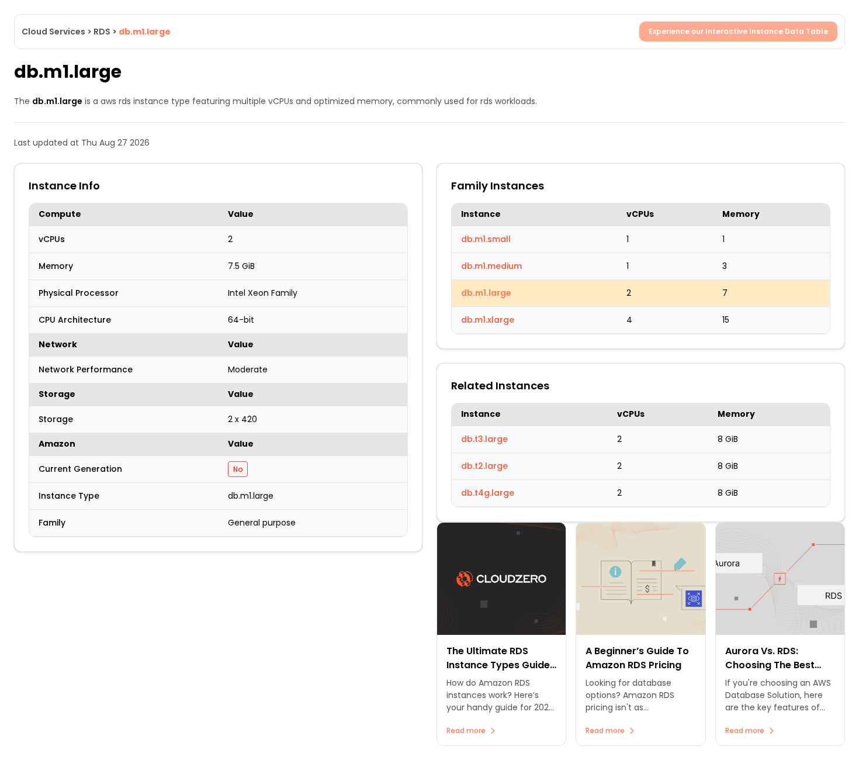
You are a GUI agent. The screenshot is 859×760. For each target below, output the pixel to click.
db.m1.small (486, 239)
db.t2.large (484, 466)
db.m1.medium (491, 266)
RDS (101, 31)
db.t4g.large (487, 493)
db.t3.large (484, 439)
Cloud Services (53, 31)
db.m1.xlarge (487, 320)
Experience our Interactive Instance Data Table (738, 31)
